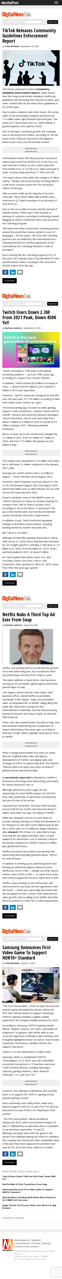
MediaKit (36, 1240)
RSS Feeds (35, 1243)
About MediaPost (22, 1240)
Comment (9, 280)
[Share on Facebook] (5, 272)
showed (12, 832)
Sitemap (46, 1243)
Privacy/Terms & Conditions (26, 1246)
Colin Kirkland (12, 46)
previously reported (18, 777)
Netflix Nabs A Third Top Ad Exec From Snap (24, 1184)
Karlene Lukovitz (13, 328)
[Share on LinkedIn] (13, 272)
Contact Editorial (21, 1243)
